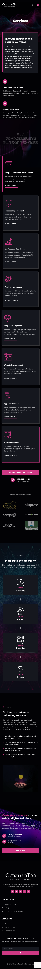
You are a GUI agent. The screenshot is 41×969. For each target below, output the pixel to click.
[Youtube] (28, 891)
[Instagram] (24, 891)
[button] (32, 5)
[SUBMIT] (20, 953)
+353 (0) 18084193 (23, 479)
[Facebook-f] (12, 891)
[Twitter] (16, 891)
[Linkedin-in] (20, 891)
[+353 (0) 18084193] (13, 480)
